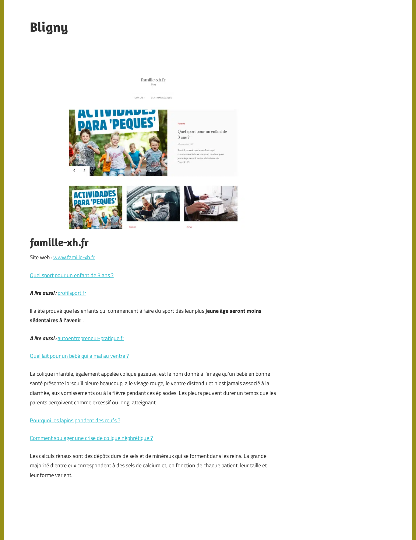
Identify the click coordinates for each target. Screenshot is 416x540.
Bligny (49, 27)
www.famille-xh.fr (74, 257)
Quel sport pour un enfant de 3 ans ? (72, 275)
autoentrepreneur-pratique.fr (91, 338)
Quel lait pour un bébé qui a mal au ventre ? (79, 356)
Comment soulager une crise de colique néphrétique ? (91, 438)
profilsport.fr (72, 293)
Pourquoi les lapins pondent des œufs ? (75, 420)
